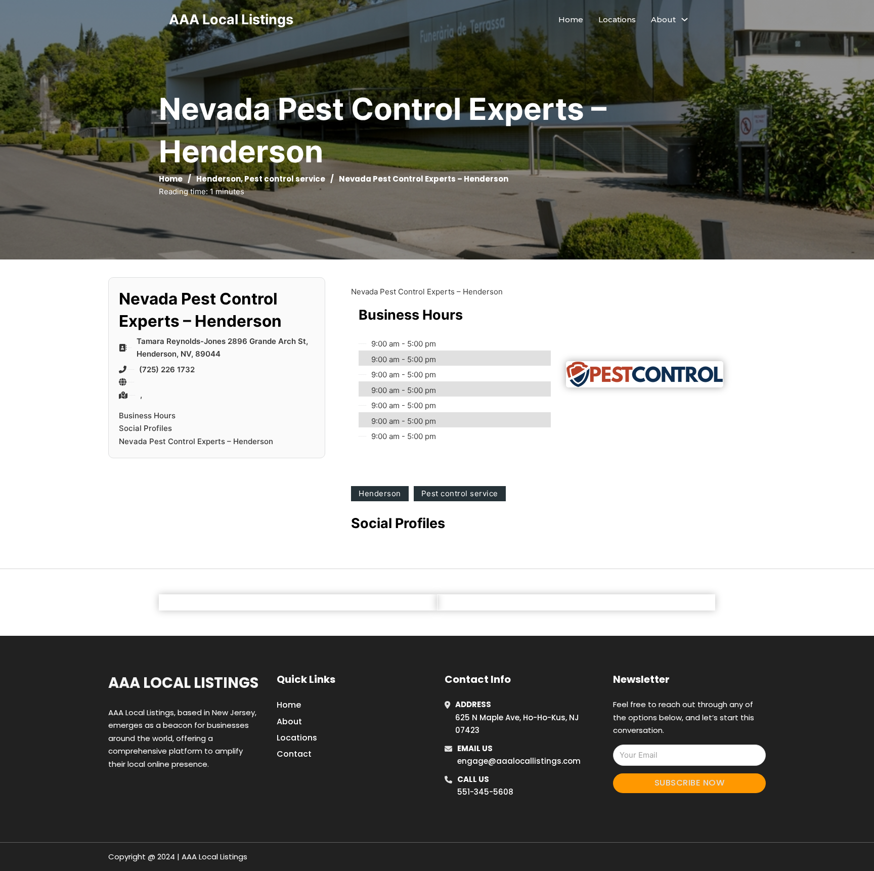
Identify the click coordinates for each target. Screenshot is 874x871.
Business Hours (147, 415)
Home (570, 19)
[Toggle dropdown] (684, 19)
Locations (617, 19)
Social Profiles (145, 428)
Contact (294, 754)
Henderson (218, 178)
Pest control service (284, 178)
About (289, 721)
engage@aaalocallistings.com (519, 761)
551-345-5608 (485, 792)
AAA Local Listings (231, 19)
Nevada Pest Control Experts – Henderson (196, 441)
